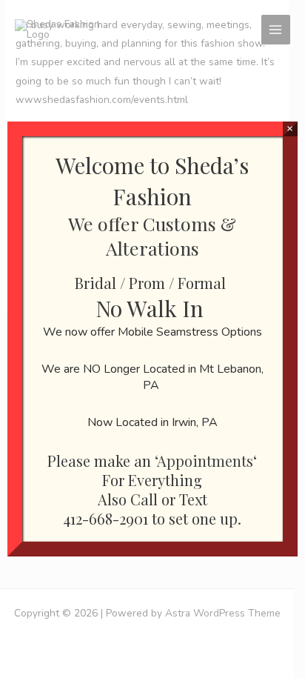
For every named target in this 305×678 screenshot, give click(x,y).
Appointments (205, 461)
